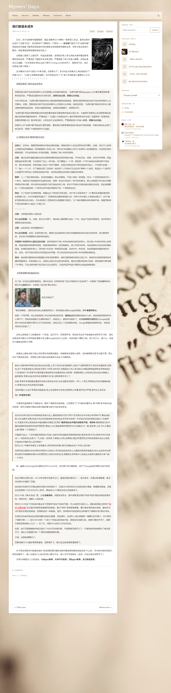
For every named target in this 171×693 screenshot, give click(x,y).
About (68, 15)
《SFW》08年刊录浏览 (138, 74)
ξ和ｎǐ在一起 (130, 124)
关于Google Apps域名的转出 (140, 67)
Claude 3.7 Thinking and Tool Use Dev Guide (142, 135)
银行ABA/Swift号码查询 (138, 81)
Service (25, 15)
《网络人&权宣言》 (136, 59)
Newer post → (105, 607)
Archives (58, 15)
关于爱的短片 (134, 52)
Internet (109, 31)
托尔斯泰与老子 (130, 143)
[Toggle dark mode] (158, 15)
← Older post (20, 607)
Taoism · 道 (129, 141)
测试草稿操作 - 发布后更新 (134, 126)
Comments (128, 112)
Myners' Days (24, 7)
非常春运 (132, 44)
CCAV (92, 31)
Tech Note (129, 133)
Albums (46, 15)
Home (15, 15)
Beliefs (36, 15)
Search (155, 30)
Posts (126, 108)
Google (100, 31)
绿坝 (62, 542)
